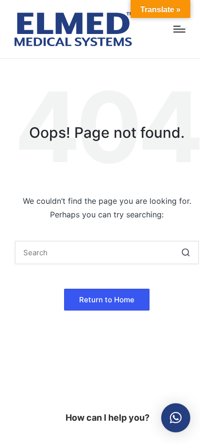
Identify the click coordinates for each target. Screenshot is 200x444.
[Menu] (179, 29)
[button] (186, 252)
